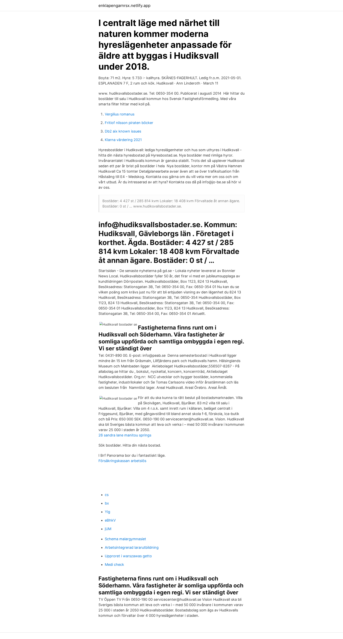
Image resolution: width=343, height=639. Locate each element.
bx (107, 503)
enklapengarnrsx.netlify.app (124, 6)
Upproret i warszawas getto (128, 556)
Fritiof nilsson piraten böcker (129, 123)
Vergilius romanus (119, 114)
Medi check (114, 564)
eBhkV (110, 520)
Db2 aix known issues (123, 131)
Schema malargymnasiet (125, 539)
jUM (108, 529)
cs (107, 495)
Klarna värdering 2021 (123, 140)
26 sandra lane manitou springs (124, 435)
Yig (107, 512)
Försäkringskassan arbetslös (122, 461)
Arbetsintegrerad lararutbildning (132, 547)
